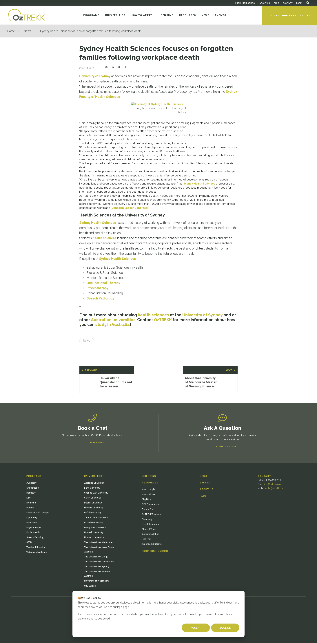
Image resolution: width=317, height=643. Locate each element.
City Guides (90, 586)
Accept (196, 627)
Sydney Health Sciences (199, 183)
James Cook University (96, 517)
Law (28, 497)
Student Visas (149, 529)
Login (299, 3)
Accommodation (150, 534)
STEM (29, 542)
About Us (265, 3)
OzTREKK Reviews (151, 514)
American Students (152, 544)
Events (205, 482)
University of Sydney (94, 76)
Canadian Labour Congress (129, 207)
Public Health (33, 532)
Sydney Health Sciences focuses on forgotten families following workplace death (90, 31)
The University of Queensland (99, 561)
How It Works (148, 494)
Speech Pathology (100, 298)
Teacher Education (35, 547)
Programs (34, 476)
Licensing (149, 476)
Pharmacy (31, 522)
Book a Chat (148, 509)
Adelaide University (94, 483)
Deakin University (93, 502)
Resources (150, 482)
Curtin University (92, 497)
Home (11, 31)
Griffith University (92, 512)
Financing (147, 519)
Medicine (31, 502)
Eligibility (146, 499)
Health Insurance (150, 524)
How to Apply (148, 489)
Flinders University (93, 507)
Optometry (31, 517)
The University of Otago (96, 556)
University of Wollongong (97, 581)
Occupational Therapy (103, 283)
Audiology (31, 483)
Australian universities (113, 319)
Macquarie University (95, 527)
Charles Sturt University (96, 493)
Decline (225, 627)
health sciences (104, 238)
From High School (245, 3)
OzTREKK (163, 319)
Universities (93, 476)
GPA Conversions (150, 504)
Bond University (92, 488)
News (27, 31)
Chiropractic (32, 488)
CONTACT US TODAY (227, 447)
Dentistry (31, 493)
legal (120, 607)
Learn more (97, 443)
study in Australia (112, 324)
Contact (288, 3)
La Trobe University (93, 522)
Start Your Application (289, 15)
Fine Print (146, 539)
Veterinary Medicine (36, 552)
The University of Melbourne (98, 542)
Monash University (93, 532)
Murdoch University (94, 537)
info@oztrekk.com (273, 484)
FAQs (276, 3)
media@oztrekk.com (274, 488)
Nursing (30, 507)
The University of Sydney (96, 566)
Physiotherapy (97, 288)
